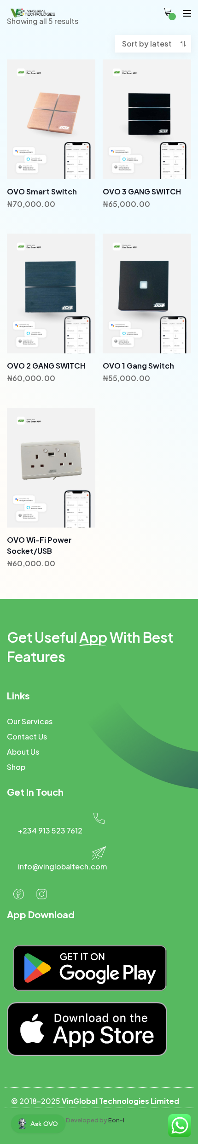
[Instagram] (41, 893)
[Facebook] (18, 893)
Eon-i (116, 1120)
